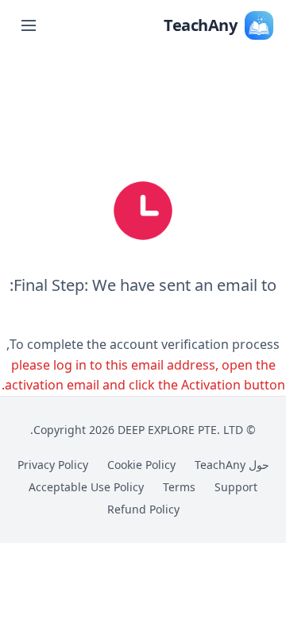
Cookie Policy (141, 464)
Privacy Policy (52, 464)
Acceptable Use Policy (86, 486)
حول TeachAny (232, 464)
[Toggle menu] (28, 25)
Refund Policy (143, 509)
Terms (179, 486)
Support (235, 486)
